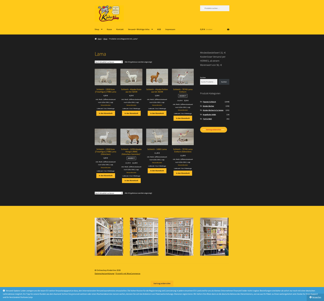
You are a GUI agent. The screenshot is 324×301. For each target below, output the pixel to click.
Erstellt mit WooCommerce (128, 273)
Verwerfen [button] (316, 297)
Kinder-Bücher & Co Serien (213, 110)
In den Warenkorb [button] (106, 113)
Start (100, 39)
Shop (97, 29)
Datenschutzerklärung (104, 273)
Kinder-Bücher (208, 106)
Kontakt (120, 29)
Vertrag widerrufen (162, 283)
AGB (159, 29)
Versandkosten (106, 105)
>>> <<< (213, 129)
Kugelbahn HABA (209, 114)
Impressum (170, 29)
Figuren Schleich (209, 102)
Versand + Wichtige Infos (138, 29)
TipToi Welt (207, 119)
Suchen (203, 77)
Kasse (109, 29)
